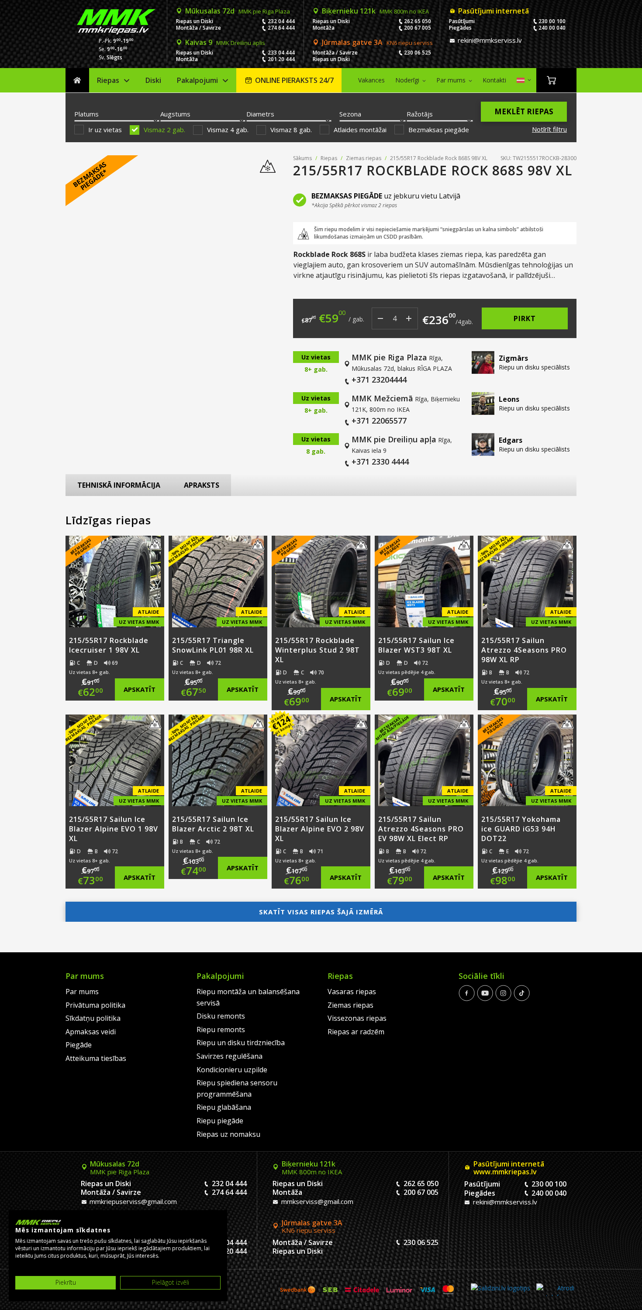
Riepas (108, 80)
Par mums (451, 80)
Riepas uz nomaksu (228, 1134)
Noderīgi (407, 80)
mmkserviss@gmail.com (316, 1201)
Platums (86, 113)
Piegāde (79, 1045)
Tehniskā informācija (118, 485)
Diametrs (260, 113)
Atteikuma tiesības (96, 1058)
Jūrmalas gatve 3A (377, 42)
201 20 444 (281, 59)
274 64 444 (281, 27)
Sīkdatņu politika (93, 1018)
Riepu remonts (221, 1029)
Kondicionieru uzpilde (232, 1069)
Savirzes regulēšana (229, 1056)
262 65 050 (417, 21)
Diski (153, 80)
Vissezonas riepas (357, 1018)
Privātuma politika (95, 1005)
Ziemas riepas (363, 158)
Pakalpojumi (197, 80)
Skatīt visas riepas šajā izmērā (321, 911)
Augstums (175, 113)
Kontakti (494, 80)
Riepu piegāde (220, 1120)
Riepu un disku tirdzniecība (241, 1042)
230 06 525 (417, 52)
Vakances (371, 80)
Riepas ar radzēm (356, 1031)
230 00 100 (552, 21)
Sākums (77, 80)
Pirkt (525, 318)
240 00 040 (552, 27)
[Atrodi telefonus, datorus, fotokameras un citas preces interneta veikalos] (555, 1289)
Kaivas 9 (225, 42)
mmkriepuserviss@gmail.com (132, 1201)
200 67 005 (417, 27)
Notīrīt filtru (549, 129)
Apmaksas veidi (91, 1031)
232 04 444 (281, 21)
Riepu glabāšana (224, 1107)
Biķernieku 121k (375, 11)
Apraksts (201, 485)
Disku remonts (221, 1016)
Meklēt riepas (523, 111)
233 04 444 (281, 52)
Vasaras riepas (352, 991)
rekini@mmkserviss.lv (489, 40)
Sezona (350, 113)
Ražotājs (420, 113)
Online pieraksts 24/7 (294, 80)
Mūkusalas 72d (237, 11)
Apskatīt (139, 689)
